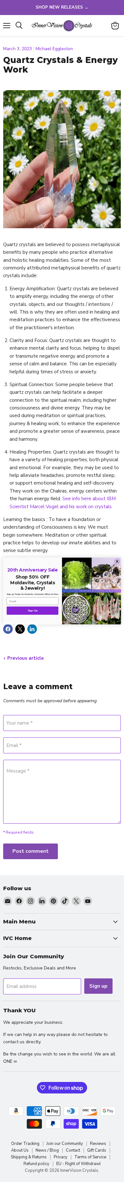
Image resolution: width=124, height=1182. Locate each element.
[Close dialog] (117, 561)
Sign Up (33, 610)
